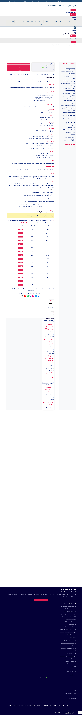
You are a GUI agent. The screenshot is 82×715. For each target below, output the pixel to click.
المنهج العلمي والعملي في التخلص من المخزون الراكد (48, 327)
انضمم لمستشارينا (51, 1)
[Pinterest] (69, 12)
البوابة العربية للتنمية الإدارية (70, 38)
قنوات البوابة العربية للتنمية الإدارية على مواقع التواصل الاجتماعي (31, 293)
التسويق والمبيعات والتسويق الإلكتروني (68, 105)
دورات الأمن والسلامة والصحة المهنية (69, 645)
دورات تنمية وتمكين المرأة (71, 653)
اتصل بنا (11, 21)
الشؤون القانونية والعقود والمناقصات (68, 88)
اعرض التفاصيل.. (49, 331)
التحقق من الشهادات (24, 21)
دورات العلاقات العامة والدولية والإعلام (68, 74)
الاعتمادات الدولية (16, 1)
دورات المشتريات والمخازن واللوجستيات (68, 640)
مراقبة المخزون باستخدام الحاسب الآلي (49, 375)
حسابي (73, 10)
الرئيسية (70, 21)
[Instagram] (74, 12)
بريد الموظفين (59, 1)
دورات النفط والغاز (71, 110)
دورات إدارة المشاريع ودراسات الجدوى (68, 96)
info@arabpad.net (72, 695)
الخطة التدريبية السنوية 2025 (69, 140)
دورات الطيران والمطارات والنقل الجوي (67, 108)
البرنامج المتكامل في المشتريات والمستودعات (48, 342)
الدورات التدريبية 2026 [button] (49, 21)
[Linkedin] (71, 12)
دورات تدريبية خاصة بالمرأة (70, 103)
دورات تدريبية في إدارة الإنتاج (69, 123)
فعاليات (31, 21)
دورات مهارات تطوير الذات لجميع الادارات (68, 608)
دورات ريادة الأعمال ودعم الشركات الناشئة (68, 632)
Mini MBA (73, 134)
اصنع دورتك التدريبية (30, 705)
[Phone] (67, 12)
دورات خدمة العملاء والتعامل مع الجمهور (68, 643)
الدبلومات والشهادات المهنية (70, 137)
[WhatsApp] (66, 12)
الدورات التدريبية (67, 705)
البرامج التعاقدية (38, 705)
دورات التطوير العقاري (71, 127)
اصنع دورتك (41, 21)
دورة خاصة (36, 21)
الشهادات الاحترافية (71, 135)
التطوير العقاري (73, 637)
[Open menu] (75, 27)
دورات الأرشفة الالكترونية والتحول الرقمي (68, 626)
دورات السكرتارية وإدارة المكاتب (70, 611)
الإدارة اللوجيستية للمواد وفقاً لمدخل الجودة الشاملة (49, 389)
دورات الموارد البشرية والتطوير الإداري (68, 621)
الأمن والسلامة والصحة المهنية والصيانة (68, 86)
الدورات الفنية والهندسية (70, 132)
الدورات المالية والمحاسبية (71, 619)
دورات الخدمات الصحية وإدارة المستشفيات (68, 656)
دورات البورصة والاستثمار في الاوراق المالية (68, 629)
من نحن (66, 21)
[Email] (68, 12)
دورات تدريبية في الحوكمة (70, 125)
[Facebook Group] (72, 12)
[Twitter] (73, 12)
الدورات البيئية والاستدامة (70, 98)
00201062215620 (30, 290)
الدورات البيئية (73, 650)
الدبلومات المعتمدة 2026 (60, 21)
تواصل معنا (9, 1)
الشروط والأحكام (37, 1)
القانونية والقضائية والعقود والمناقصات (69, 616)
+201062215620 (72, 698)
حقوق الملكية (31, 1)
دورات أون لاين (42, 24)
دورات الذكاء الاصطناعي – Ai (70, 658)
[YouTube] (70, 12)
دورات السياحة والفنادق (70, 122)
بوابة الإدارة (17, 21)
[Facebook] (75, 12)
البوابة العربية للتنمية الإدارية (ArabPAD (62, 5)
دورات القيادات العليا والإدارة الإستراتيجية (68, 606)
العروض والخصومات (23, 1)
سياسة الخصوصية (44, 1)
